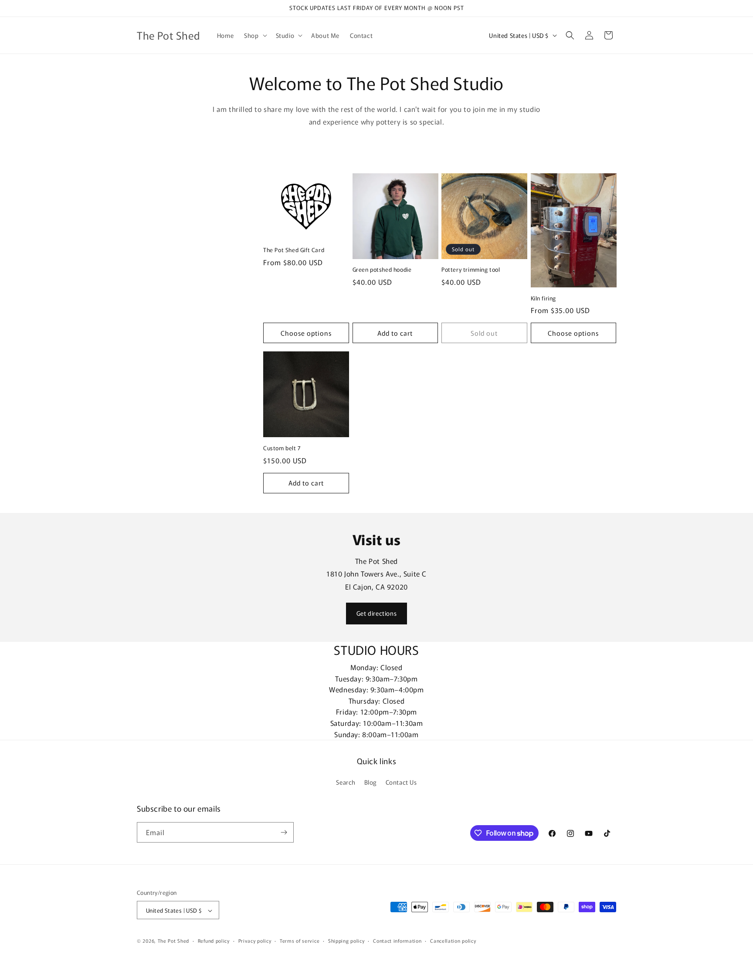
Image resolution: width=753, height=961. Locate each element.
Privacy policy (254, 940)
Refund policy (214, 940)
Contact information (397, 940)
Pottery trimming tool (470, 269)
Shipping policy (346, 940)
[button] (254, 35)
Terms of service (299, 940)
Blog (370, 782)
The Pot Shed (173, 940)
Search (346, 782)
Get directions (376, 613)
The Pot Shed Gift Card (293, 250)
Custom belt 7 (282, 448)
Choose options (306, 332)
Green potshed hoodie (382, 269)
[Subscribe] (283, 832)
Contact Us (401, 782)
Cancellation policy (453, 940)
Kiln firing (543, 298)
